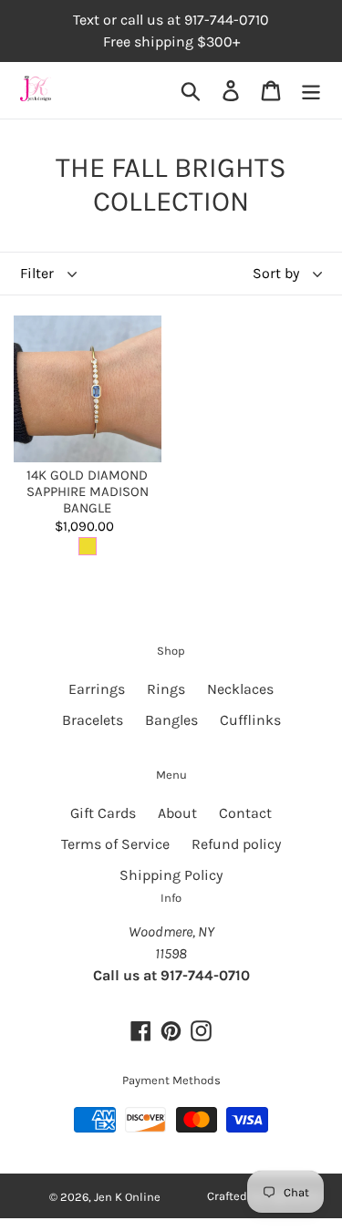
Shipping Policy (171, 875)
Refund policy (236, 844)
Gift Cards (103, 813)
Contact (245, 813)
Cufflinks (250, 720)
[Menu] (311, 90)
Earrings (96, 689)
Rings (166, 689)
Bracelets (92, 720)
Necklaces (240, 689)
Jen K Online (127, 1197)
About (177, 813)
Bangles (171, 720)
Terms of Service (115, 844)
